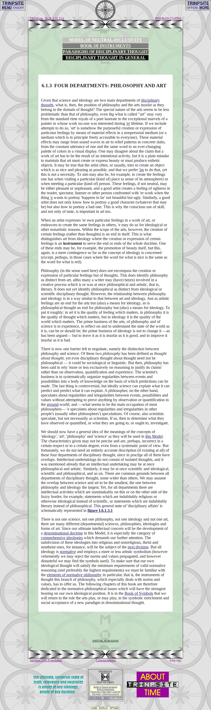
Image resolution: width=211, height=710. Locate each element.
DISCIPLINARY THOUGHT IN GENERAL (106, 57)
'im (141, 170)
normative (68, 551)
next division (138, 547)
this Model (154, 436)
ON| (15, 7)
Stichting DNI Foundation (46, 660)
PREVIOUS (95, 697)
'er (128, 123)
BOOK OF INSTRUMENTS (105, 45)
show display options (105, 708)
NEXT (107, 697)
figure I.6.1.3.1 (100, 510)
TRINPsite (36, 18)
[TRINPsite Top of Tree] (105, 27)
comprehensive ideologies (62, 538)
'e (51, 197)
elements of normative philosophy (74, 575)
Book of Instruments (105, 689)
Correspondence (106, 660)
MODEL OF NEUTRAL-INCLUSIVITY (105, 40)
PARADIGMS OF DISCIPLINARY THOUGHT (105, 51)
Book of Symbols (139, 593)
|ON (195, 7)
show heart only (105, 30)
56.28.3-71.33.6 (54, 18)
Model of (105, 687)
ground (52, 404)
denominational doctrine (63, 533)
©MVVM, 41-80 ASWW (105, 640)
